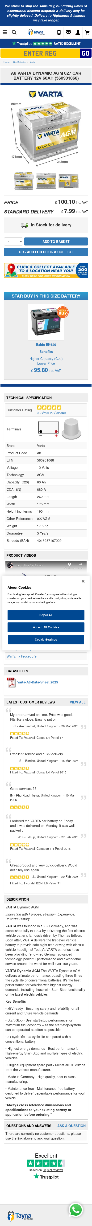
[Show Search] (14, 32)
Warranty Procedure (22, 656)
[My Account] (78, 32)
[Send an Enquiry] (68, 32)
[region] (46, 613)
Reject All (46, 615)
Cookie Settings (46, 639)
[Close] (83, 581)
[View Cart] (87, 32)
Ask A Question (71, 1126)
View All (78, 702)
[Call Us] (59, 32)
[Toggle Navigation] (4, 32)
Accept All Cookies (46, 627)
